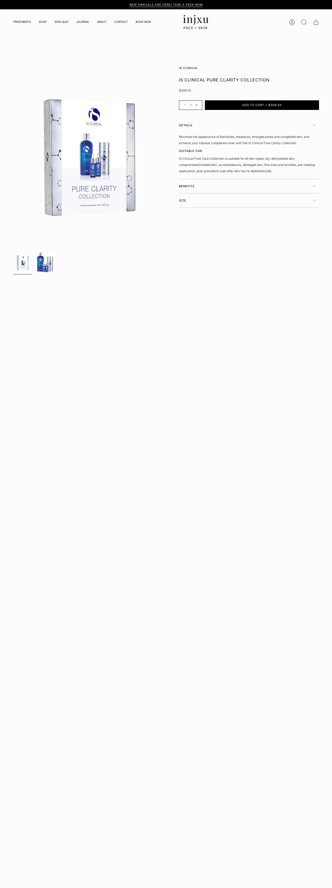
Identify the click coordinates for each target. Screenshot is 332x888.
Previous (13, 154)
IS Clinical (188, 68)
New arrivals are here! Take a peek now (166, 4)
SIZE (182, 200)
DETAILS (185, 125)
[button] (22, 22)
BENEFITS (187, 186)
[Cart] (316, 22)
